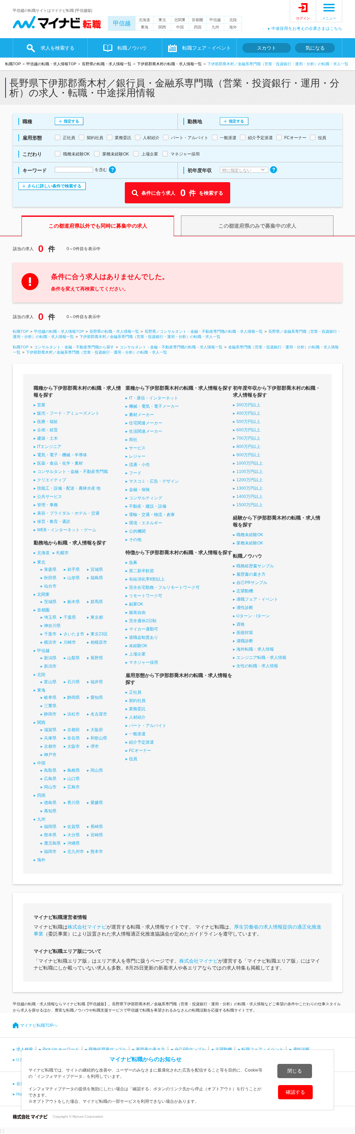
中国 (180, 27)
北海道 (144, 20)
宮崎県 (96, 834)
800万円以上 (248, 446)
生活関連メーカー (145, 431)
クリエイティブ (51, 479)
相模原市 (98, 642)
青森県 (50, 569)
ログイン (303, 18)
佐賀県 (73, 826)
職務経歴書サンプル (255, 566)
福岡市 (50, 851)
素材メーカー (141, 414)
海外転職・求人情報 (255, 649)
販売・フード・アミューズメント (68, 413)
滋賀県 (50, 729)
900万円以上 (248, 454)
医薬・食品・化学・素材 (60, 463)
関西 (162, 27)
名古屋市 (98, 714)
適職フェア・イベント (257, 599)
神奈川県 (52, 625)
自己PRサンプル (251, 582)
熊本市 (96, 851)
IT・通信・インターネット (153, 398)
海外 (233, 27)
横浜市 (50, 642)
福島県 (96, 577)
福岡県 (50, 826)
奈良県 (73, 738)
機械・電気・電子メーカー (154, 406)
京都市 (50, 746)
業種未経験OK (249, 543)
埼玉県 (50, 617)
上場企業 (137, 654)
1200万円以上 (249, 479)
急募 (133, 562)
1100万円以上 (249, 471)
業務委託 (137, 708)
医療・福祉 (47, 421)
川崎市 (69, 642)
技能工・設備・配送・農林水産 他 (69, 488)
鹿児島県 (52, 843)
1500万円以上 (249, 504)
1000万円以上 (249, 463)
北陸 (233, 20)
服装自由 (137, 612)
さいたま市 (73, 634)
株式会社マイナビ (87, 927)
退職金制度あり (143, 637)
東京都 (96, 617)
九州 (215, 27)
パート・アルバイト (147, 725)
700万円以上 (248, 438)
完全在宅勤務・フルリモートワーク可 (164, 587)
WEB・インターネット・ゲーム (66, 529)
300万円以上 (248, 405)
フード (135, 473)
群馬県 (96, 601)
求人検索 (24, 1049)
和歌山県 (98, 738)
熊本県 (50, 834)
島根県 (73, 770)
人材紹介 (137, 717)
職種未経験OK (249, 534)
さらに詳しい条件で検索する (54, 186)
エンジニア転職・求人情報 (261, 657)
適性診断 (244, 607)
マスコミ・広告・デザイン (154, 481)
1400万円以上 (249, 496)
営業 (41, 405)
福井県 (96, 681)
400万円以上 (248, 413)
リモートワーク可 (145, 595)
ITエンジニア (49, 446)
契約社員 (137, 700)
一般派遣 (137, 733)
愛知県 (96, 697)
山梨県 (73, 657)
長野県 (96, 657)
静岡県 (73, 697)
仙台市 (50, 586)
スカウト (266, 48)
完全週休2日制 (142, 620)
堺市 (94, 746)
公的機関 (137, 531)
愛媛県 (96, 802)
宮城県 (96, 569)
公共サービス (49, 496)
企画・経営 (47, 430)
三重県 (50, 705)
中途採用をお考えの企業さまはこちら (306, 28)
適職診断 (244, 640)
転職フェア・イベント (262, 1049)
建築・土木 (47, 438)
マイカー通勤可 (143, 629)
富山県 (50, 681)
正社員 (135, 692)
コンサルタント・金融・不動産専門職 (72, 471)
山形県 (73, 577)
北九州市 (75, 851)
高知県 (50, 811)
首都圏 (197, 20)
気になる (315, 48)
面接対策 (244, 632)
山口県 (73, 778)
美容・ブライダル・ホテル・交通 (68, 513)
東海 (144, 27)
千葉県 (69, 617)
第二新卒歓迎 (141, 570)
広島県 (50, 778)
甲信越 (122, 23)
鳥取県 (50, 770)
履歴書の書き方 (251, 574)
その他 (135, 539)
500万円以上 (248, 421)
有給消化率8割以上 (147, 579)
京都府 (73, 729)
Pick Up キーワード (61, 1049)
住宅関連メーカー (145, 423)
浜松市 (73, 714)
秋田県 (50, 577)
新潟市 (50, 666)
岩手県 (73, 569)
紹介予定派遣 (141, 742)
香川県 (73, 802)
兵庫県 (50, 738)
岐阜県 (50, 697)
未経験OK (138, 645)
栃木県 (73, 601)
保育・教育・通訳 (53, 521)
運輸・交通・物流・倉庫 (152, 514)
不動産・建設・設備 (147, 506)
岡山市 (50, 787)
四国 (197, 27)
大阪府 (96, 729)
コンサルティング (145, 498)
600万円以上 (248, 430)
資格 (240, 624)
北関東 (179, 20)
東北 (162, 20)
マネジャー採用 (143, 662)
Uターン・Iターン (253, 615)
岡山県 (96, 770)
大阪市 (73, 746)
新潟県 (50, 657)
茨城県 (50, 601)
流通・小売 (139, 464)
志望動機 (244, 591)
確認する (295, 1092)
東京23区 (99, 634)
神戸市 (50, 754)
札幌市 (62, 552)
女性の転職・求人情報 (257, 665)
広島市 (73, 787)
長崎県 (96, 826)
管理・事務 (47, 504)
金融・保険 (139, 489)
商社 (133, 439)
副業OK (136, 604)
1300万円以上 (249, 488)
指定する (71, 121)
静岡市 (50, 714)
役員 (133, 758)
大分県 (73, 834)
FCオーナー (140, 750)
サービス (137, 448)
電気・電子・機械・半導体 (62, 454)
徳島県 (50, 802)
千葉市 (50, 634)
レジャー (137, 456)
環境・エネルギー (145, 523)
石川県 (73, 681)
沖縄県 (73, 843)
